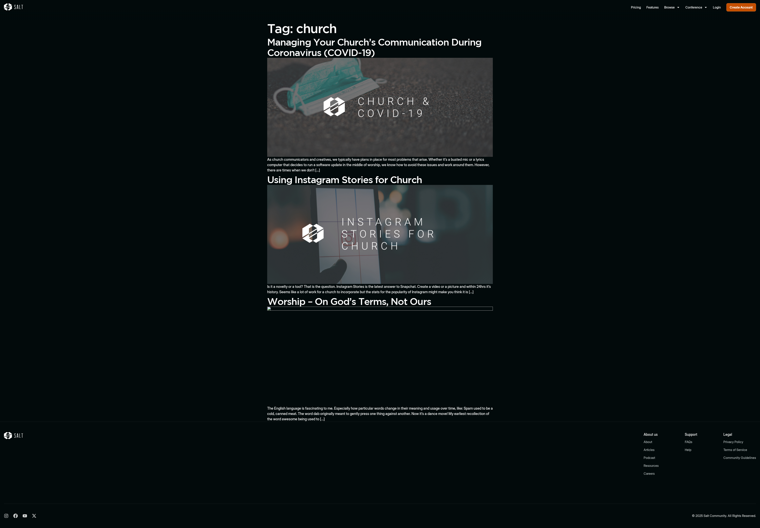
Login (717, 7)
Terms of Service (735, 450)
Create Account (741, 7)
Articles (649, 450)
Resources (651, 466)
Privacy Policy (733, 442)
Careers (649, 474)
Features (652, 7)
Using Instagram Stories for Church (344, 179)
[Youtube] (25, 516)
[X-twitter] (34, 516)
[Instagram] (6, 516)
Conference (693, 7)
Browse (669, 7)
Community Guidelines (739, 458)
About (648, 442)
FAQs (688, 442)
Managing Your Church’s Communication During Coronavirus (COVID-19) (374, 47)
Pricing (636, 7)
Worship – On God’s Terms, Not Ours (349, 301)
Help (688, 450)
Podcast (649, 458)
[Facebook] (15, 516)
